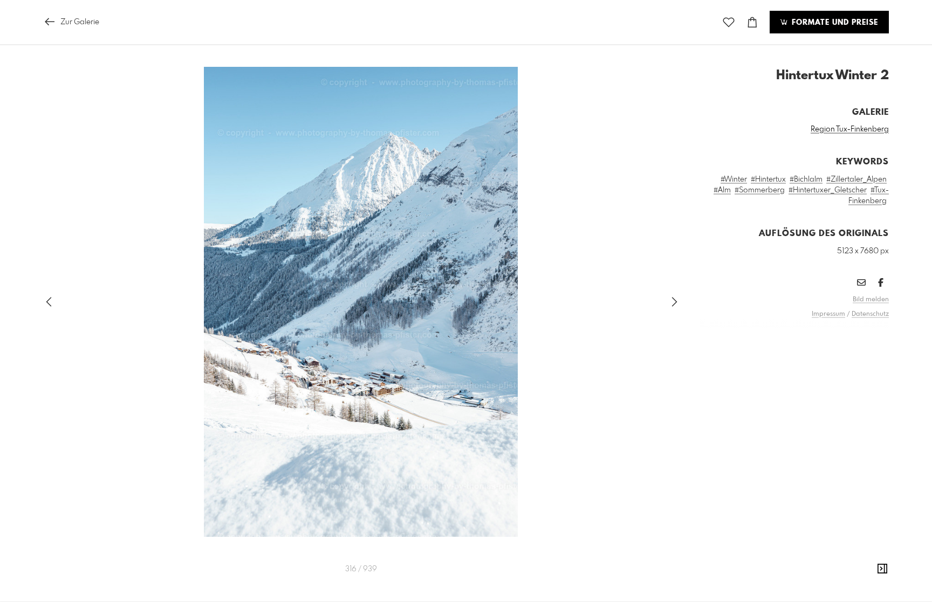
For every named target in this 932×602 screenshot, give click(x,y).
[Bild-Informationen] (882, 569)
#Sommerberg (760, 190)
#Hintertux (768, 179)
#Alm (722, 190)
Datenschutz (870, 314)
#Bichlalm (806, 179)
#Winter (734, 179)
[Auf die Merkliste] (728, 22)
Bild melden (871, 299)
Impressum (828, 314)
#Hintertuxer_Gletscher (828, 190)
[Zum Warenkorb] (752, 22)
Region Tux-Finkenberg (850, 129)
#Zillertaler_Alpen (856, 179)
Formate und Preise (833, 22)
